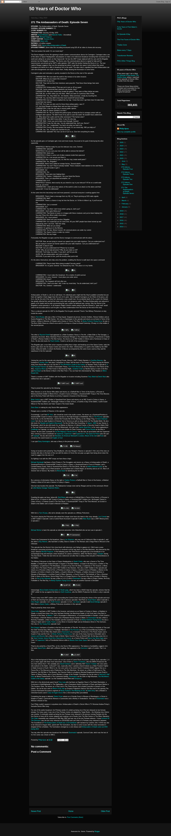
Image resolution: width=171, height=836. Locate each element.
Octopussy (78, 678)
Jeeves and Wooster (38, 636)
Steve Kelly (35, 611)
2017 (122, 217)
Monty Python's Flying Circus (92, 321)
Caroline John (43, 362)
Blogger (97, 831)
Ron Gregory (35, 627)
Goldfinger (34, 429)
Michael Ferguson (46, 37)
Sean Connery (38, 638)
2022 (122, 152)
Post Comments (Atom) (75, 817)
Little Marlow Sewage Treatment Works (46, 488)
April (123, 197)
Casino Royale (90, 429)
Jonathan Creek (77, 369)
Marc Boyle (87, 519)
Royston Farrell (45, 335)
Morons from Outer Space (78, 640)
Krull (101, 436)
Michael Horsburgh (37, 462)
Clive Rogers (35, 602)
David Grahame (65, 664)
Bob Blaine (61, 497)
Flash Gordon (54, 341)
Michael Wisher (36, 530)
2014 (122, 227)
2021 (122, 155)
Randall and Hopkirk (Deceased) (51, 423)
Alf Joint (50, 415)
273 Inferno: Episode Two (126, 178)
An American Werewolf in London (73, 436)
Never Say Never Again (96, 638)
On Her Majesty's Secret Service (66, 431)
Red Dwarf (37, 371)
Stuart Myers (92, 600)
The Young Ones (45, 624)
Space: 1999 (91, 423)
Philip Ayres (124, 129)
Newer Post (36, 811)
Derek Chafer (78, 561)
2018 (122, 214)
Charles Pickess (69, 480)
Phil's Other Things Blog (126, 61)
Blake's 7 (51, 615)
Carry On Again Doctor (55, 693)
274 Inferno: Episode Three (127, 173)
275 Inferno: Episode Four (127, 168)
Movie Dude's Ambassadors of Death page (54, 590)
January (125, 207)
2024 (122, 146)
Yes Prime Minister (74, 367)
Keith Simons (55, 602)
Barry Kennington (44, 441)
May (123, 164)
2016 (122, 220)
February (125, 204)
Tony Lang (62, 682)
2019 (122, 211)
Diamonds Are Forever (63, 638)
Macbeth (58, 436)
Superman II (68, 434)
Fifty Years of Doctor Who (126, 22)
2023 (122, 149)
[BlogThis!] (60, 740)
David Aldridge (95, 602)
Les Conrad (102, 516)
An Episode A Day (123, 34)
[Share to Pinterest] (67, 740)
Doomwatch (77, 578)
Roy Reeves (43, 541)
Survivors (84, 648)
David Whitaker (43, 35)
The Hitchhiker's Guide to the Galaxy (72, 364)
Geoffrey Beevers (97, 360)
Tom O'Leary (40, 317)
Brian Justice (35, 399)
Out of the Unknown (43, 578)
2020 (122, 158)
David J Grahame (79, 662)
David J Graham (91, 664)
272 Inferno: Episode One (126, 183)
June (124, 161)
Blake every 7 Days (124, 50)
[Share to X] (63, 740)
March (124, 200)
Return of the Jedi (91, 436)
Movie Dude (61, 471)
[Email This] (58, 740)
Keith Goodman (66, 592)
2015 (122, 223)
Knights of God (57, 438)
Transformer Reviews (125, 55)
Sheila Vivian (58, 696)
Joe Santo (76, 602)
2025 (122, 142)
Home (70, 811)
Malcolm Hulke (57, 35)
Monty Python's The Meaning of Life (72, 690)
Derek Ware (102, 377)
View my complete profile (126, 132)
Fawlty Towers (51, 622)
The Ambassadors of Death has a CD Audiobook (60, 723)
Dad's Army (91, 690)
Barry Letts (44, 41)
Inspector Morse (40, 369)
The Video (34, 718)
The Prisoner (98, 417)
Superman (60, 434)
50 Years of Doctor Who (55, 8)
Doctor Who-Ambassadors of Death (54, 45)
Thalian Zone (122, 45)
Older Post (105, 811)
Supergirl (36, 436)
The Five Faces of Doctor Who (128, 39)
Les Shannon (69, 539)
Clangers (101, 554)
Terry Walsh (92, 377)
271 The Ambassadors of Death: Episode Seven (127, 190)
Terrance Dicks (49, 39)
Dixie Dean (34, 407)
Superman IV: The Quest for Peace (88, 434)
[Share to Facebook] (65, 740)
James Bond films (85, 427)
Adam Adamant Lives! (94, 466)
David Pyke (42, 648)
